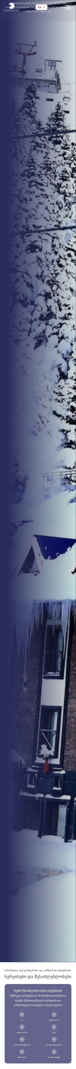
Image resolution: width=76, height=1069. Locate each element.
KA (39, 7)
